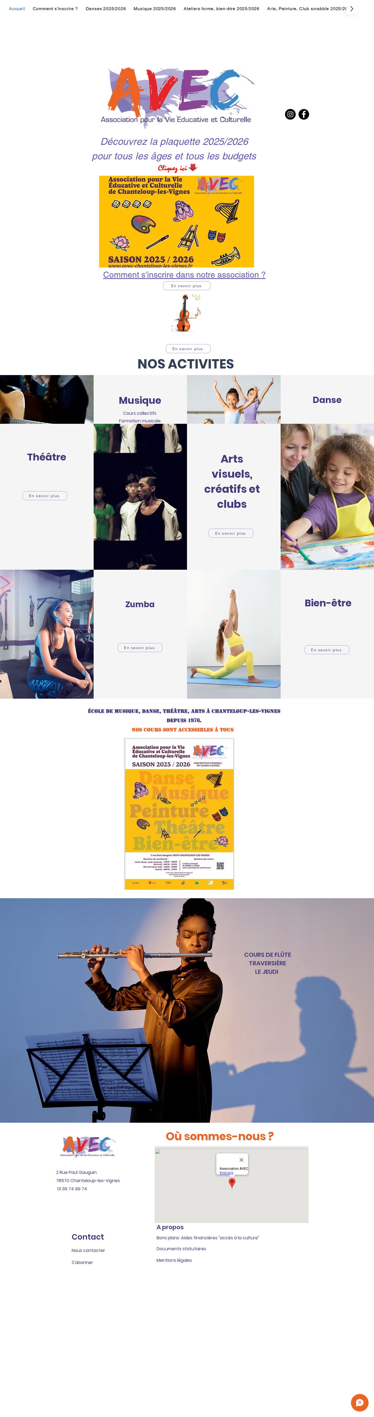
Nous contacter (88, 1250)
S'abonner (82, 1262)
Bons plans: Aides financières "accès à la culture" (208, 1238)
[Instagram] (290, 114)
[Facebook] (303, 114)
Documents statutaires (181, 1249)
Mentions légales (174, 1260)
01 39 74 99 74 (72, 1189)
